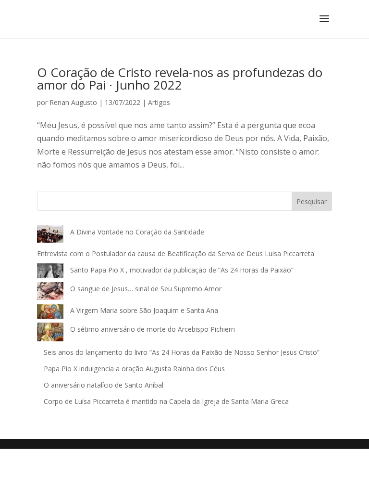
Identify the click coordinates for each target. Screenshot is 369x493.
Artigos (159, 102)
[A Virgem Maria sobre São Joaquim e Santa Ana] (50, 313)
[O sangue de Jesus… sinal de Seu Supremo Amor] (50, 293)
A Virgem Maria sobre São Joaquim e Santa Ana (144, 310)
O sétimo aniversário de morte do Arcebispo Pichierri (152, 329)
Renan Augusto (73, 102)
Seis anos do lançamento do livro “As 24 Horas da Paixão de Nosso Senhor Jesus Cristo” (182, 352)
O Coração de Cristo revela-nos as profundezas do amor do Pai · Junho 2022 (179, 78)
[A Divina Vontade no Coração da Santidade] (50, 236)
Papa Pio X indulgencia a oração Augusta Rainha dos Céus (134, 368)
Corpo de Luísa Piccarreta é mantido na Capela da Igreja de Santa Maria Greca (166, 401)
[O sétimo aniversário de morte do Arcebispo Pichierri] (50, 334)
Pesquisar (311, 201)
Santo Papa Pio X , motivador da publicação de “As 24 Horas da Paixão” (182, 269)
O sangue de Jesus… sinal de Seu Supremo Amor (145, 288)
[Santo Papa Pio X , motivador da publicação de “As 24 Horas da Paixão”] (50, 272)
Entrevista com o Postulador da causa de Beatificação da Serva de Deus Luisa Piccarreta (175, 253)
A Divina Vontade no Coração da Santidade (137, 231)
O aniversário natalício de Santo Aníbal (104, 384)
